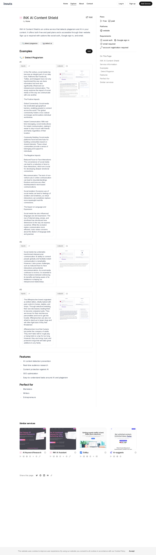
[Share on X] (36, 475)
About (81, 4)
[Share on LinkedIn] (44, 475)
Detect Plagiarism (107, 71)
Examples (104, 68)
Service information (108, 64)
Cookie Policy (120, 551)
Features (103, 75)
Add (89, 51)
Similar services (106, 82)
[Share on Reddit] (40, 475)
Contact (90, 4)
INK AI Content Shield (109, 61)
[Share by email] (47, 475)
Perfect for (105, 78)
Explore (73, 4)
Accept (132, 551)
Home (65, 4)
